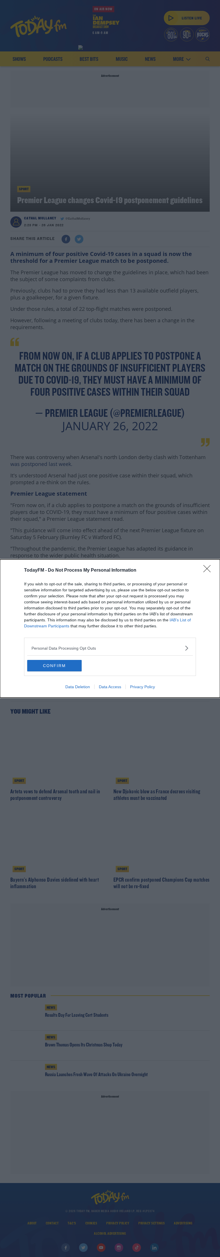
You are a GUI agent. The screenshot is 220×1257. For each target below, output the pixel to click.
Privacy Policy (142, 686)
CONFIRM (54, 665)
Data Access (110, 686)
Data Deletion (77, 686)
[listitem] (110, 648)
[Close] (208, 570)
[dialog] (110, 628)
